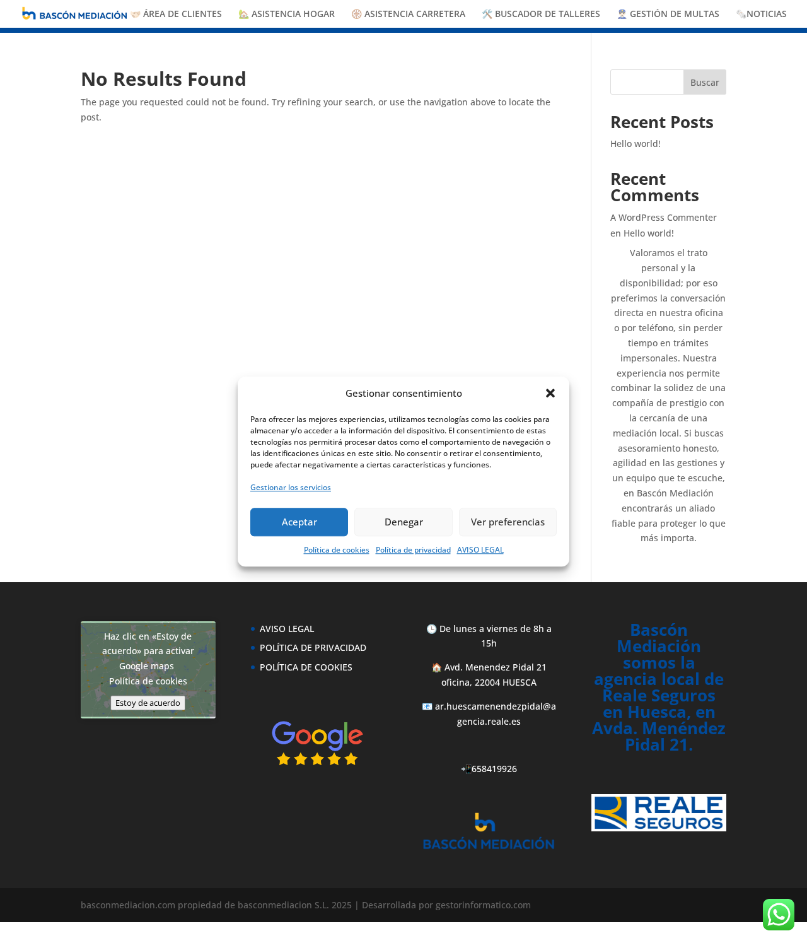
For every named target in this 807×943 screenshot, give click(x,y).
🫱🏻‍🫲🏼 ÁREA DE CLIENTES (176, 14)
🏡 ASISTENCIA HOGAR (286, 14)
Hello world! (635, 143)
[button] (550, 393)
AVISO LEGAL (480, 549)
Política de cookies (336, 549)
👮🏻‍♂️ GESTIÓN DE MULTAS (668, 14)
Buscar (704, 82)
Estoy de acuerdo (147, 702)
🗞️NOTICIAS (761, 14)
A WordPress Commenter (663, 217)
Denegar (404, 521)
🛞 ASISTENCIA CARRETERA (408, 14)
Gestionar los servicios (290, 487)
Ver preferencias (508, 521)
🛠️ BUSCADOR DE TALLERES (541, 14)
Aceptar (299, 521)
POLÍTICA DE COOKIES (306, 667)
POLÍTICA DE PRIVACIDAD (313, 647)
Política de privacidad (413, 549)
